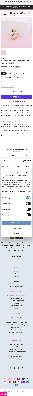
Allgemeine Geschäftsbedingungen (17, 325)
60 (17, 78)
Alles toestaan (16, 223)
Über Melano (16, 320)
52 (17, 73)
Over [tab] (27, 166)
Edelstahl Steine (16, 349)
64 (23, 78)
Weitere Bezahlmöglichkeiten (17, 101)
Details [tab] (17, 166)
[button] (25, 13)
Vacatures (16, 335)
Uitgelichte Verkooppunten (16, 332)
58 (10, 78)
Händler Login (16, 330)
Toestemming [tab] (6, 166)
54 (23, 73)
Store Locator (16, 317)
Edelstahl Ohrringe (16, 354)
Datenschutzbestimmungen (16, 322)
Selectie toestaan (16, 228)
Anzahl (3, 82)
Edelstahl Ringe (16, 347)
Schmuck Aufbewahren (16, 286)
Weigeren (16, 233)
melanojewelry (11, 391)
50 (10, 73)
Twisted (16, 271)
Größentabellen (16, 298)
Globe (16, 279)
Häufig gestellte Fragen (16, 301)
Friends (16, 276)
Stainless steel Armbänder (16, 352)
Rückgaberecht (16, 306)
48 (4, 73)
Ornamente (16, 284)
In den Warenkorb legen (17, 92)
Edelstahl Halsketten (16, 357)
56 (4, 78)
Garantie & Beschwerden (16, 296)
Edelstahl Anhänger (16, 359)
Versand (16, 308)
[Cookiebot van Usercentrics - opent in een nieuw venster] (23, 161)
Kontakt (16, 303)
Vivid (16, 274)
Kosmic (16, 281)
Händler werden (16, 327)
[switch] (28, 203)
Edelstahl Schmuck (16, 344)
